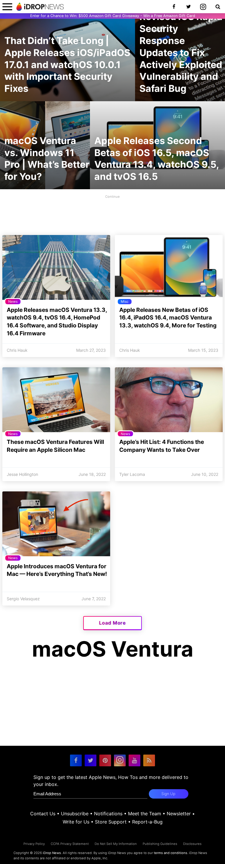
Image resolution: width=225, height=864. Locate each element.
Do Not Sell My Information (116, 844)
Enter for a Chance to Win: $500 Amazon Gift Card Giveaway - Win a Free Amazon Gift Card (112, 15)
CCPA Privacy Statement (70, 844)
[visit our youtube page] (134, 760)
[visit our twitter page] (90, 760)
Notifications (108, 813)
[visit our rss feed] (149, 760)
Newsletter (179, 813)
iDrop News (52, 853)
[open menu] (7, 6)
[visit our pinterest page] (105, 760)
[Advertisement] (112, 213)
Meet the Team (144, 813)
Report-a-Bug (147, 822)
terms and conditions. (171, 853)
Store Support (111, 822)
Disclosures (192, 844)
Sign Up (168, 794)
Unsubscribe (74, 813)
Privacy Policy (34, 844)
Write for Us (76, 822)
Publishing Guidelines (160, 844)
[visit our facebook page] (76, 760)
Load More (112, 623)
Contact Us (42, 813)
